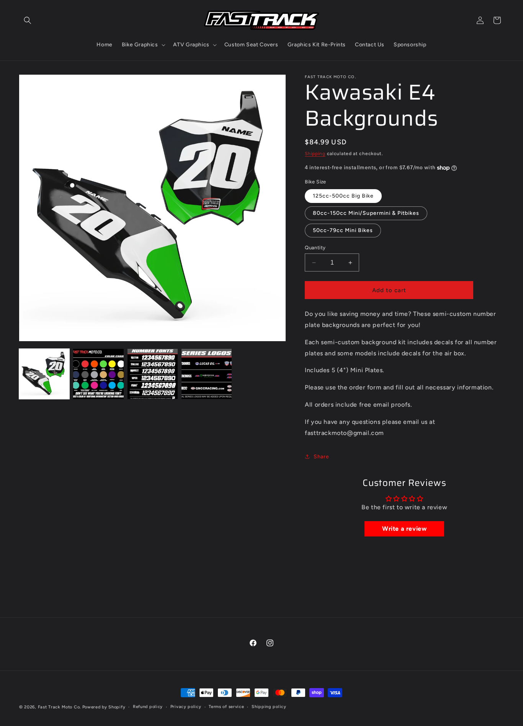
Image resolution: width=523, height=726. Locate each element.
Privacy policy (185, 706)
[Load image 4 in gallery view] (206, 374)
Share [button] (321, 456)
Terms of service (226, 706)
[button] (27, 20)
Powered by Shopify (104, 707)
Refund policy (148, 706)
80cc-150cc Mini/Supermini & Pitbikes (366, 213)
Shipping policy (269, 706)
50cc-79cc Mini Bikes (343, 230)
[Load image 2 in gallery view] (98, 374)
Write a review (404, 528)
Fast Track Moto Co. (59, 707)
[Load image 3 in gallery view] (152, 374)
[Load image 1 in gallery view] (44, 374)
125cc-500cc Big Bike (343, 196)
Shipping (315, 153)
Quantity (315, 247)
